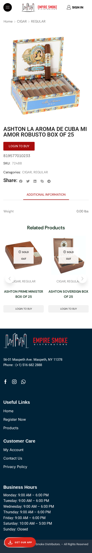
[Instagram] (14, 381)
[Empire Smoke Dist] (36, 340)
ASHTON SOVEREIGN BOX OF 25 (68, 294)
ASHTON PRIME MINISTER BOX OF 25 (23, 294)
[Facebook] (5, 381)
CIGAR (22, 21)
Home (8, 21)
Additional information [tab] (46, 195)
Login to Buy (23, 308)
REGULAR (38, 21)
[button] (7, 7)
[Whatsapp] (23, 381)
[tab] (46, 194)
